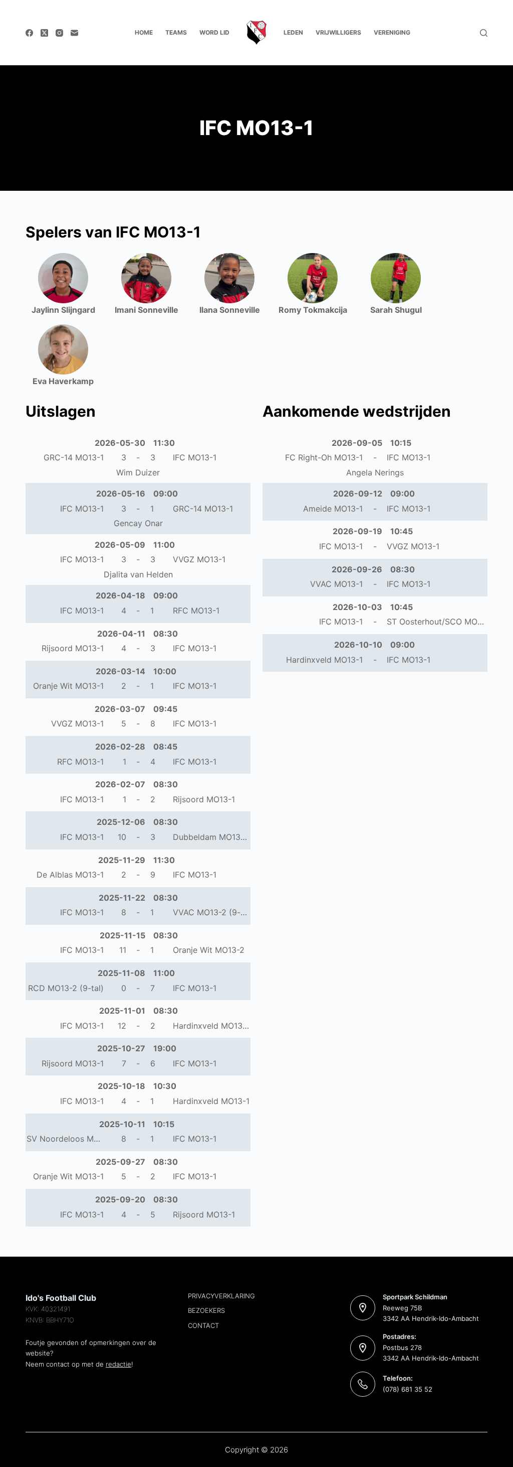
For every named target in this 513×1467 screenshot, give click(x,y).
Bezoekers (206, 1310)
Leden (293, 32)
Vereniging (392, 32)
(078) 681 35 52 (407, 1389)
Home (144, 32)
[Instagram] (59, 33)
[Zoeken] (483, 33)
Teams (176, 32)
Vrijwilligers (338, 32)
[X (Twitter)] (44, 33)
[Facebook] (29, 33)
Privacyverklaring (221, 1296)
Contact (203, 1325)
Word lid (214, 32)
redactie (118, 1364)
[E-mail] (74, 33)
